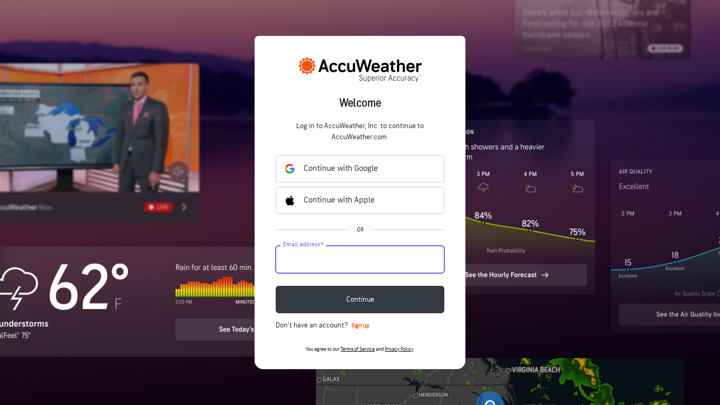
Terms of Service (357, 349)
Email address (303, 244)
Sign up (360, 325)
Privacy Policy (399, 349)
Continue (360, 299)
